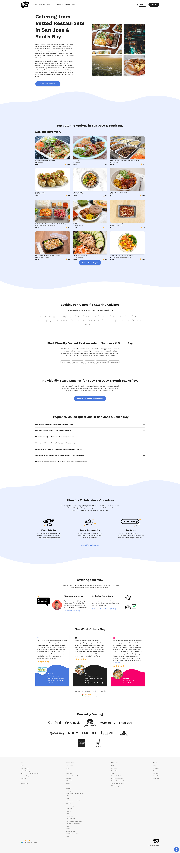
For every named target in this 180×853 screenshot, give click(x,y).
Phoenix (68, 811)
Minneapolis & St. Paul (73, 801)
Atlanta (68, 768)
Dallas (68, 783)
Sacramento (69, 816)
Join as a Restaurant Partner (30, 773)
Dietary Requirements (117, 781)
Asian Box (40, 162)
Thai (96, 316)
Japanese (72, 316)
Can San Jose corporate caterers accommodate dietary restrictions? (58, 449)
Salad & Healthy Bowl (62, 321)
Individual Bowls (78, 192)
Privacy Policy (25, 783)
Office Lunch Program (117, 783)
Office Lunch (137, 321)
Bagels (51, 321)
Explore (68, 836)
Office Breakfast (90, 325)
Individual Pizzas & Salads (118, 224)
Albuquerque (69, 765)
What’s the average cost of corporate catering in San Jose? (55, 437)
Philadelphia (69, 808)
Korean (137, 316)
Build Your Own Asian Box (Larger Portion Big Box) (125, 160)
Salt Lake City (70, 818)
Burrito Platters (40, 192)
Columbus (69, 781)
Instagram (156, 773)
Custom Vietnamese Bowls (81, 255)
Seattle (68, 826)
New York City (70, 806)
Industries (114, 768)
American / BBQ (61, 316)
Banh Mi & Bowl (79, 257)
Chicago (68, 778)
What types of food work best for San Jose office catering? (55, 443)
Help (154, 765)
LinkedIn (155, 775)
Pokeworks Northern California (46, 225)
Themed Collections (117, 775)
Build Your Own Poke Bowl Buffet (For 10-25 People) (51, 224)
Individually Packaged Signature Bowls (122, 255)
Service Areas (45, 5)
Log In (142, 4)
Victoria (68, 828)
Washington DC (70, 831)
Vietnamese (41, 321)
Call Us (155, 771)
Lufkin (68, 796)
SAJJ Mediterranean (43, 257)
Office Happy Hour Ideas (118, 786)
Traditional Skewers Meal (80, 224)
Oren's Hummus (80, 225)
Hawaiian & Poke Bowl (79, 321)
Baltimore (69, 773)
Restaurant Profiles (117, 778)
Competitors (115, 771)
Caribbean (89, 316)
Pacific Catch (79, 194)
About (67, 5)
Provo (67, 813)
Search (34, 5)
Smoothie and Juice (124, 321)
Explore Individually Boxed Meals (90, 398)
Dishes (113, 773)
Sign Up (154, 4)
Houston (68, 788)
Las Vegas (69, 791)
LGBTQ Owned (114, 362)
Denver (68, 786)
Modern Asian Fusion (95, 321)
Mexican (80, 316)
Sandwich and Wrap (46, 316)
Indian (130, 316)
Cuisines (58, 5)
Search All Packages (90, 263)
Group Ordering (25, 771)
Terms (22, 781)
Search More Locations (73, 833)
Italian (115, 316)
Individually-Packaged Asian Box (45, 160)
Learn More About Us (90, 545)
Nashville (68, 803)
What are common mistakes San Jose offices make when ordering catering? (61, 462)
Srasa (114, 194)
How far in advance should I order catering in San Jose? (54, 430)
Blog (73, 5)
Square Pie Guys (117, 225)
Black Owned (66, 362)
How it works (25, 768)
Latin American (109, 321)
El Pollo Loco (41, 194)
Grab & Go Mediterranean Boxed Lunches (48, 255)
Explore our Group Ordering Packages (104, 609)
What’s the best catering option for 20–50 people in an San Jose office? (59, 455)
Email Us (156, 768)
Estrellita (77, 162)
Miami (67, 798)
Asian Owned (90, 362)
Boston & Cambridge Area (73, 775)
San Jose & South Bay (73, 823)
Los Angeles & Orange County (75, 793)
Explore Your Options (47, 84)
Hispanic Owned (78, 362)
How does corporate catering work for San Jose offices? (54, 424)
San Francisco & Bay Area (74, 821)
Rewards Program (26, 775)
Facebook (156, 778)
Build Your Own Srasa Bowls (118, 192)
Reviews (23, 778)
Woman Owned (101, 362)
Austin (68, 771)
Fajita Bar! (76, 160)
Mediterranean (105, 316)
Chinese (122, 316)
